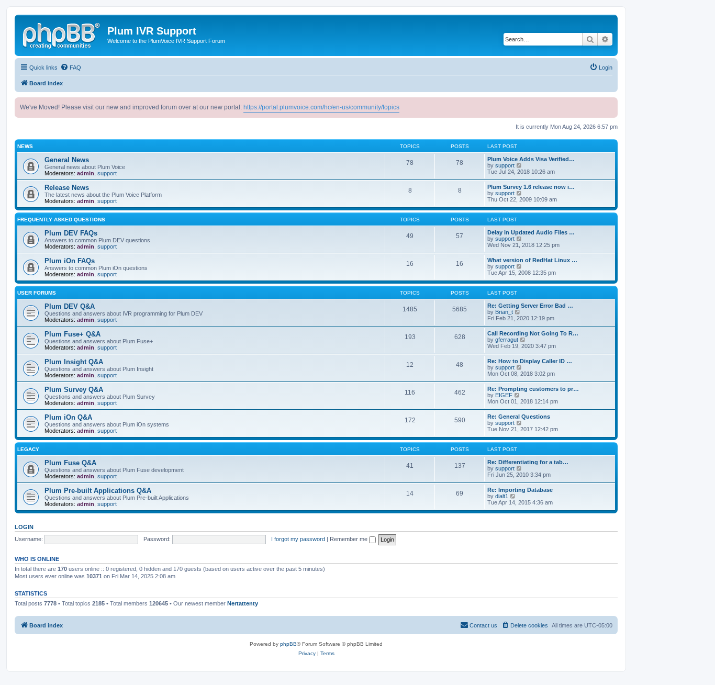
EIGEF (503, 395)
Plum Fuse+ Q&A (72, 334)
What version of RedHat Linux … (532, 260)
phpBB (288, 644)
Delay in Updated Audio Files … (531, 232)
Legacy (28, 449)
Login (24, 527)
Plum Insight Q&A (73, 362)
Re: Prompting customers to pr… (533, 389)
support (107, 173)
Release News (66, 188)
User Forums (36, 293)
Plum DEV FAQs (70, 233)
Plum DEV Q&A (69, 306)
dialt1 (501, 496)
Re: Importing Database (520, 490)
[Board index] (62, 34)
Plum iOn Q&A (68, 417)
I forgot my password (298, 539)
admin (85, 173)
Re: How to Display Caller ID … (529, 361)
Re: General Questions (518, 416)
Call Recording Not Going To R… (532, 333)
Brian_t (504, 312)
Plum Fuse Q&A (70, 463)
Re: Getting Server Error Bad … (530, 305)
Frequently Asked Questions (61, 219)
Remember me (349, 539)
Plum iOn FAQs (69, 261)
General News (66, 160)
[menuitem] (70, 67)
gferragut (506, 339)
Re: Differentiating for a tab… (527, 462)
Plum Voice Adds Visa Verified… (531, 159)
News (25, 146)
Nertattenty (242, 603)
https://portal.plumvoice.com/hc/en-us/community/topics (321, 107)
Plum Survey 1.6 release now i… (531, 187)
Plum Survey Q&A (73, 390)
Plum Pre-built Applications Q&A (97, 491)
